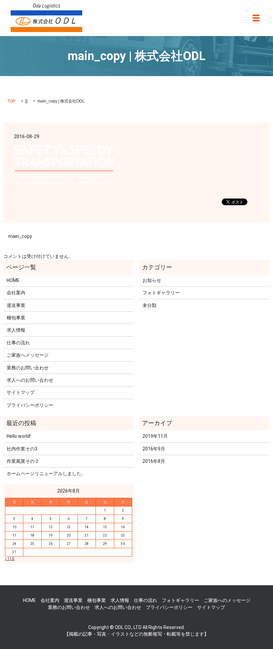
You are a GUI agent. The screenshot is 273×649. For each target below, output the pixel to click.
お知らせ (151, 280)
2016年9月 (153, 448)
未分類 (149, 305)
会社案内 (16, 292)
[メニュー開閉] (256, 18)
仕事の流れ (18, 342)
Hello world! (19, 436)
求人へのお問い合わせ (30, 380)
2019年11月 (155, 436)
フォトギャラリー (161, 292)
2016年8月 (153, 461)
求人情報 (16, 330)
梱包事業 (16, 317)
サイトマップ (21, 392)
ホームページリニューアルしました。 (46, 473)
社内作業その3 (22, 448)
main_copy (20, 236)
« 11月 (10, 559)
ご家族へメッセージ (28, 355)
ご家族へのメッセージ (227, 600)
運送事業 (16, 305)
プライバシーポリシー (30, 405)
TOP (11, 101)
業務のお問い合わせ (28, 367)
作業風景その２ (23, 461)
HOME (13, 280)
